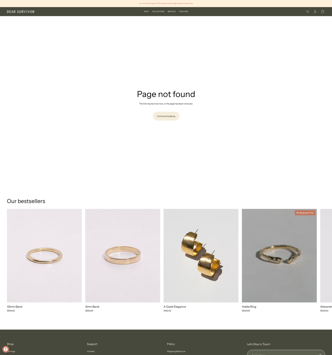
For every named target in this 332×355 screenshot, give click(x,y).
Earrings (11, 351)
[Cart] (322, 11)
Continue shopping (166, 116)
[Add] (233, 297)
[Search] (308, 11)
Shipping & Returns (176, 351)
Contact (91, 351)
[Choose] (76, 297)
